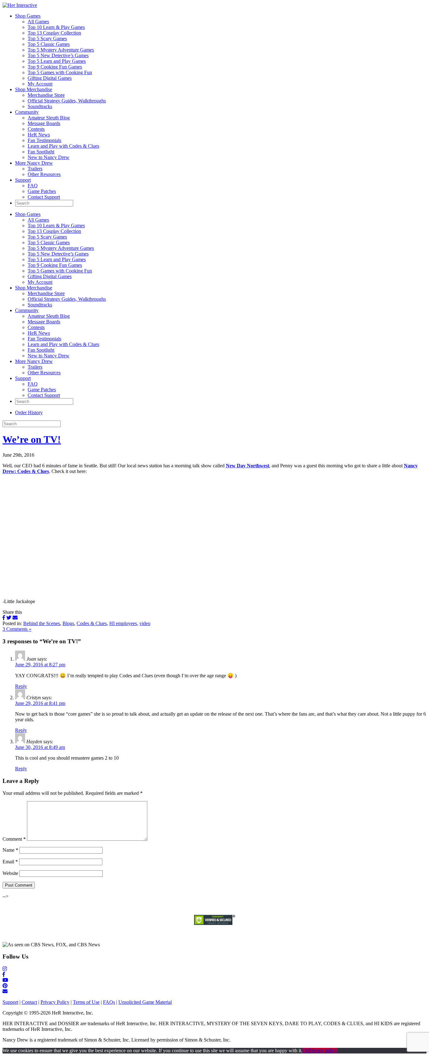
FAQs (109, 1002)
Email (10, 861)
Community (27, 112)
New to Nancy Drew (48, 157)
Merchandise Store (46, 95)
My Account (40, 83)
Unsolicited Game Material (145, 1002)
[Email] (15, 617)
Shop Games (28, 16)
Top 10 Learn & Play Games (56, 27)
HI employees (123, 623)
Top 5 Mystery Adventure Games (61, 49)
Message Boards (44, 123)
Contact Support (44, 197)
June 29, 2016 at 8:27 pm (40, 664)
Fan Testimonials (44, 140)
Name (10, 850)
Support (23, 180)
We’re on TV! (32, 439)
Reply (21, 686)
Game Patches (42, 191)
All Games (38, 21)
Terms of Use (86, 1002)
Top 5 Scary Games (47, 38)
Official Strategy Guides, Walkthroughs (67, 100)
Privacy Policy (55, 1002)
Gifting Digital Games (50, 78)
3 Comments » (17, 629)
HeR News (39, 134)
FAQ (33, 185)
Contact (29, 1002)
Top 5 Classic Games (49, 44)
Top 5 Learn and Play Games (57, 61)
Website (10, 873)
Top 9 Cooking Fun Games (55, 66)
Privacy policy (323, 1050)
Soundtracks (40, 106)
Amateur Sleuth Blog (49, 117)
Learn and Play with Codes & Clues (63, 146)
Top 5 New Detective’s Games (58, 55)
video (144, 623)
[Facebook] (4, 617)
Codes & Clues (92, 623)
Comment (14, 839)
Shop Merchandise (33, 89)
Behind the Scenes (41, 623)
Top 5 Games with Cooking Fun (60, 72)
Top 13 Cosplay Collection (54, 33)
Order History (29, 412)
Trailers (35, 168)
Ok (305, 1050)
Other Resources (44, 174)
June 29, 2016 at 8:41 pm (40, 703)
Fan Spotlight (41, 151)
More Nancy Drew (34, 163)
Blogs (68, 623)
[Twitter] (8, 617)
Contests (36, 129)
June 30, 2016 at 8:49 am (40, 747)
